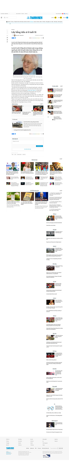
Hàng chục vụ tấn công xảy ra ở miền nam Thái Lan (54, 239)
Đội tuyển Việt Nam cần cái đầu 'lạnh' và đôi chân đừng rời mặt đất (58, 355)
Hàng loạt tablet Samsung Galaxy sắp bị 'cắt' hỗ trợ (54, 399)
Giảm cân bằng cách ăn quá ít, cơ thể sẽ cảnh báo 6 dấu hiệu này (54, 378)
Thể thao (43, 21)
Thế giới (15, 21)
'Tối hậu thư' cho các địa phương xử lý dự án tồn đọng (54, 259)
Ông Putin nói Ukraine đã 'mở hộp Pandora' (53, 242)
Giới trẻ (28, 21)
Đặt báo (27, 448)
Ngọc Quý (17, 35)
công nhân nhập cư (31, 90)
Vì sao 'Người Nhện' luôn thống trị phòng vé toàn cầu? (53, 311)
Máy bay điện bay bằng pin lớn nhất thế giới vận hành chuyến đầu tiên (53, 291)
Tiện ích (22, 13)
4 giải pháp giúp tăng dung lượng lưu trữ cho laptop (59, 389)
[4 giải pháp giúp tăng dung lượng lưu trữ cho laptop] (50, 390)
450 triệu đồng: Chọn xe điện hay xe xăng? (53, 412)
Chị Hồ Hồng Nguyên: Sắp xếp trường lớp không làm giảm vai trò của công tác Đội (53, 325)
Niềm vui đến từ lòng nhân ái (51, 359)
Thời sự (12, 21)
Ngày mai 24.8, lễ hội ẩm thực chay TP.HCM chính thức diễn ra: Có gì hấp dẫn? (53, 273)
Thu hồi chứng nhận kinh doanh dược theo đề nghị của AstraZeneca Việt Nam (58, 372)
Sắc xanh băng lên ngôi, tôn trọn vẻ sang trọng (54, 429)
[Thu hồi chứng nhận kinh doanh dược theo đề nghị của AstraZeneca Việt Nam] (50, 372)
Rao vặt (56, 441)
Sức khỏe (25, 21)
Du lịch (35, 21)
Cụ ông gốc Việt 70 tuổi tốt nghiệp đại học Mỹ (22, 130)
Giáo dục (31, 21)
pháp (12, 154)
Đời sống (21, 21)
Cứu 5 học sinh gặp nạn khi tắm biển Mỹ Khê (54, 222)
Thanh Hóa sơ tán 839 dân (50, 225)
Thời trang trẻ (60, 21)
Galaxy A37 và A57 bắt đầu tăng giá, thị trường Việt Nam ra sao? (54, 396)
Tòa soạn (39, 448)
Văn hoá (31, 441)
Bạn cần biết (18, 13)
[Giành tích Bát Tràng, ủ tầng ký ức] (50, 267)
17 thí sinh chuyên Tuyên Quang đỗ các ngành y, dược (54, 346)
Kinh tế (18, 21)
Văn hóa (37, 21)
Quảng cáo (32, 448)
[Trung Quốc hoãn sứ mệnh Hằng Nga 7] (50, 233)
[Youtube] (62, 13)
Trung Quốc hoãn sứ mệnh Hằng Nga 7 (58, 232)
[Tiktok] (66, 13)
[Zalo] (67, 13)
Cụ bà (15, 154)
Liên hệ (26, 13)
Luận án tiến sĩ (19, 154)
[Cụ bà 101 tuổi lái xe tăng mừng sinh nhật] (17, 124)
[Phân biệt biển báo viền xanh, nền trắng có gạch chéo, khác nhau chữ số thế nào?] (50, 408)
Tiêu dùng (55, 21)
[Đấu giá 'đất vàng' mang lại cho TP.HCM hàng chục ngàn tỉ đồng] (50, 250)
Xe (50, 21)
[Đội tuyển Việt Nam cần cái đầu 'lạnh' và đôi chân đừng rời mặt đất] (50, 355)
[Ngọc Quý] (13, 35)
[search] (10, 18)
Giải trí (41, 21)
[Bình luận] (7, 37)
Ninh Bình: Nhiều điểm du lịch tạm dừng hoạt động (58, 284)
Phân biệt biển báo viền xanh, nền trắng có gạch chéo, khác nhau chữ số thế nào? (58, 408)
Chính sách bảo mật (45, 448)
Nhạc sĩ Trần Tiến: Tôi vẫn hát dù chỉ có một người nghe (58, 301)
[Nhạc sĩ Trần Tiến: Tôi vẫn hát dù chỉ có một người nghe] (50, 302)
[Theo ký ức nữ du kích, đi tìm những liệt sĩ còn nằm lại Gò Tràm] (50, 218)
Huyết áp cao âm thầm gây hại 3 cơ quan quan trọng (54, 382)
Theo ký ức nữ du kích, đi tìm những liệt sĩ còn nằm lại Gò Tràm (58, 218)
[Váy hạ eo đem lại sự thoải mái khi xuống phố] (50, 424)
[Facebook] (64, 13)
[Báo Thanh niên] (10, 448)
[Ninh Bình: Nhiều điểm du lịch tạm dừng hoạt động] (50, 285)
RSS (35, 448)
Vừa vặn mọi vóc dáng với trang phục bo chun (54, 432)
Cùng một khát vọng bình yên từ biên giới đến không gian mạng (58, 319)
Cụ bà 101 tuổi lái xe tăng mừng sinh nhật (31, 121)
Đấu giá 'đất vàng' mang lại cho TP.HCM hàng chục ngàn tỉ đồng (59, 250)
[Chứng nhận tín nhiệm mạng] (46, 456)
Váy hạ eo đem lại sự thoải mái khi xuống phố (58, 423)
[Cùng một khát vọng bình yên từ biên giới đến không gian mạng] (50, 319)
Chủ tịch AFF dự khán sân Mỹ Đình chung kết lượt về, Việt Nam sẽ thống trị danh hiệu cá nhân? (54, 363)
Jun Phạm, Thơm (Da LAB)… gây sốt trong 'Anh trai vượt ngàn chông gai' (54, 307)
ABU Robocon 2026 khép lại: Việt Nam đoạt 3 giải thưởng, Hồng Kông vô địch (54, 343)
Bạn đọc (56, 439)
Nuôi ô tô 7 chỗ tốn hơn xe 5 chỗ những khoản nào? (54, 416)
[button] (7, 30)
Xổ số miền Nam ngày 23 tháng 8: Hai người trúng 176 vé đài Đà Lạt (53, 277)
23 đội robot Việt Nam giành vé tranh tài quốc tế (59, 336)
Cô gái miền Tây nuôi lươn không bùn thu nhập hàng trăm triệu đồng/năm (54, 329)
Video (52, 21)
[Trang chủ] (6, 22)
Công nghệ (48, 21)
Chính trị (9, 21)
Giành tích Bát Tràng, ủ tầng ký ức (59, 266)
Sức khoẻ (20, 441)
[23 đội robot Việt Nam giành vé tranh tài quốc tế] (50, 337)
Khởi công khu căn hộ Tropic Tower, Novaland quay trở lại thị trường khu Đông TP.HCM (54, 255)
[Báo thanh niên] (34, 18)
